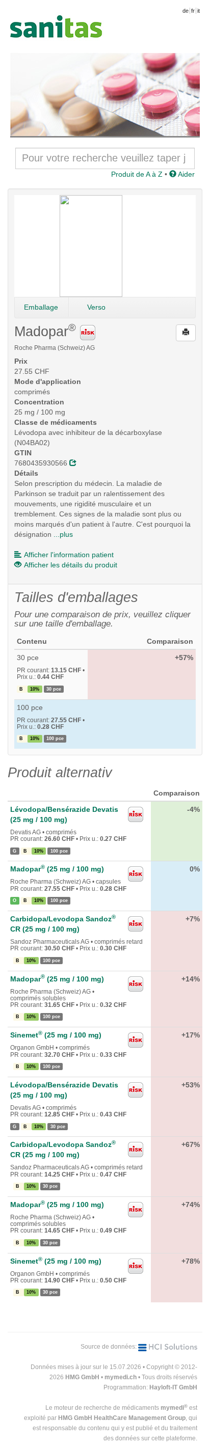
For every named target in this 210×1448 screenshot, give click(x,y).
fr (193, 11)
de (185, 11)
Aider (185, 174)
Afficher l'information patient (69, 555)
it (198, 11)
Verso (96, 307)
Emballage (41, 307)
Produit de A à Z (137, 174)
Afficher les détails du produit (70, 565)
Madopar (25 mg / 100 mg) (57, 869)
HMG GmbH (82, 1377)
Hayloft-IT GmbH (173, 1387)
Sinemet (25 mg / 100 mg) (55, 1035)
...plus (63, 534)
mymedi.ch (120, 1377)
